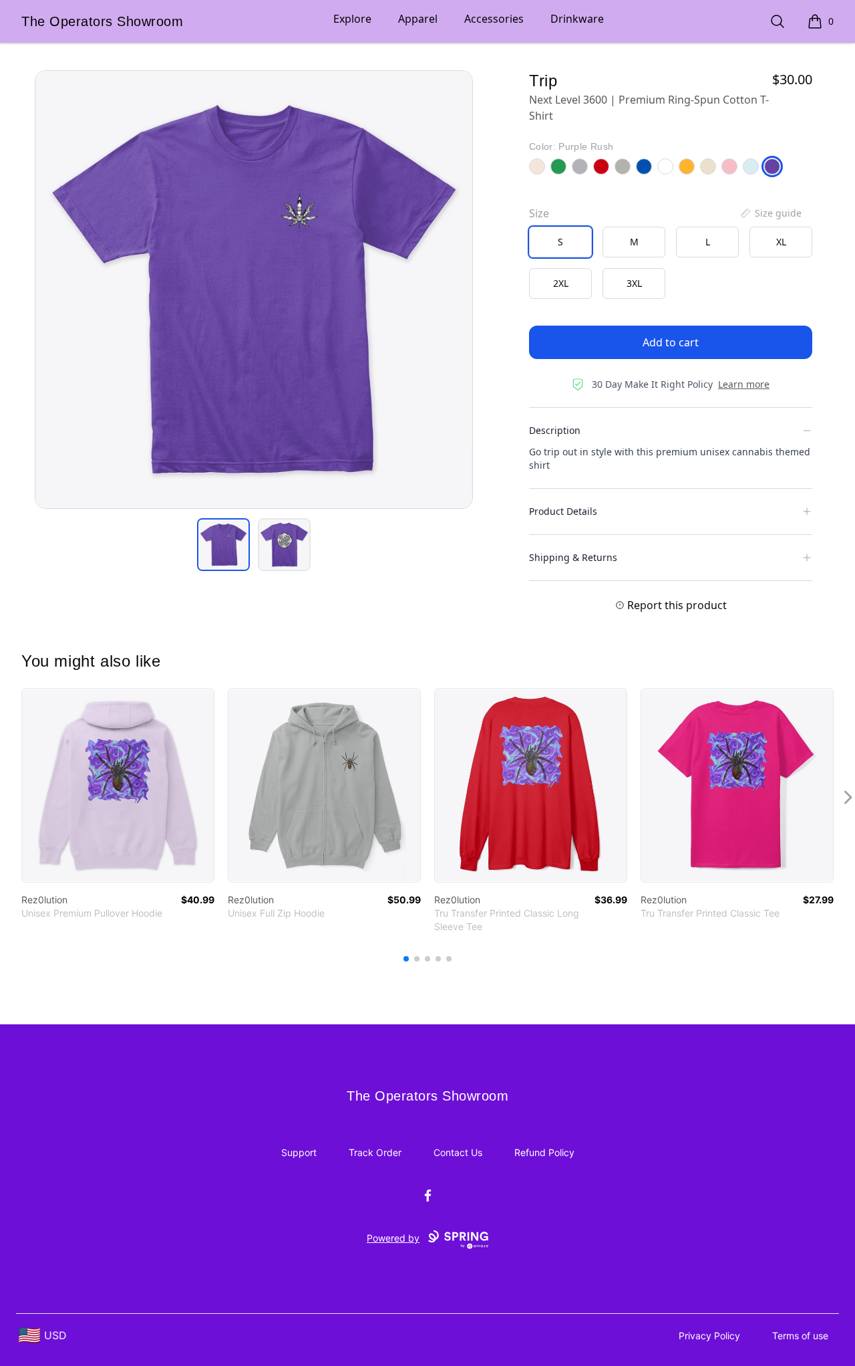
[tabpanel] (254, 289)
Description (554, 430)
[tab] (223, 545)
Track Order (375, 1152)
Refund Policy (544, 1152)
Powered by (393, 1238)
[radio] (560, 242)
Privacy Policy (709, 1335)
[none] (770, 213)
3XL (634, 283)
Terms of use (800, 1335)
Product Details (563, 511)
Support (299, 1152)
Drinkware (577, 18)
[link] (118, 785)
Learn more (744, 384)
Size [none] (539, 213)
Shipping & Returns (573, 557)
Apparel (418, 18)
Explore (352, 18)
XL (781, 241)
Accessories (494, 18)
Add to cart (671, 342)
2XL (560, 283)
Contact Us (458, 1152)
